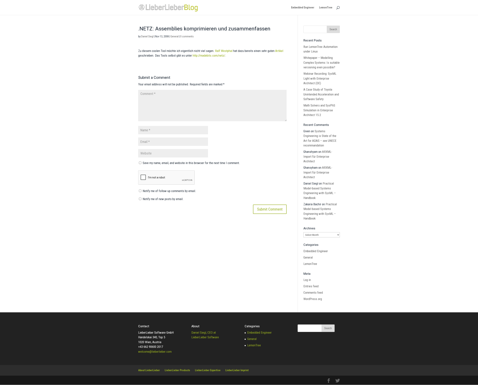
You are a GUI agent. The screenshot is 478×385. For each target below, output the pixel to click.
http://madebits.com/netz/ (209, 55)
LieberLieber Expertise (208, 370)
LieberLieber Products (177, 370)
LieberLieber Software (205, 337)
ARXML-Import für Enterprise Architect (317, 156)
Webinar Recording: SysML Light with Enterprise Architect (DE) (319, 78)
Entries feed (311, 286)
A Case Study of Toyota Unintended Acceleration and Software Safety (321, 94)
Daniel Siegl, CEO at (203, 332)
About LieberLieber (149, 370)
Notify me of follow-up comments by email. (169, 191)
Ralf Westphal (223, 51)
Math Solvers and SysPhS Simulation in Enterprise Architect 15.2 (319, 110)
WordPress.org (312, 299)
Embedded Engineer (302, 7)
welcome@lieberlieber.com (155, 351)
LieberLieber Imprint (237, 370)
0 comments (187, 36)
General (174, 36)
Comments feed (313, 292)
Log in (307, 280)
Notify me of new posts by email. (163, 199)
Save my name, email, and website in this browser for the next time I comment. (191, 163)
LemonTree (325, 7)
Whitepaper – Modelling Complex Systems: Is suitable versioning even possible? (321, 62)
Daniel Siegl (147, 36)
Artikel (279, 51)
